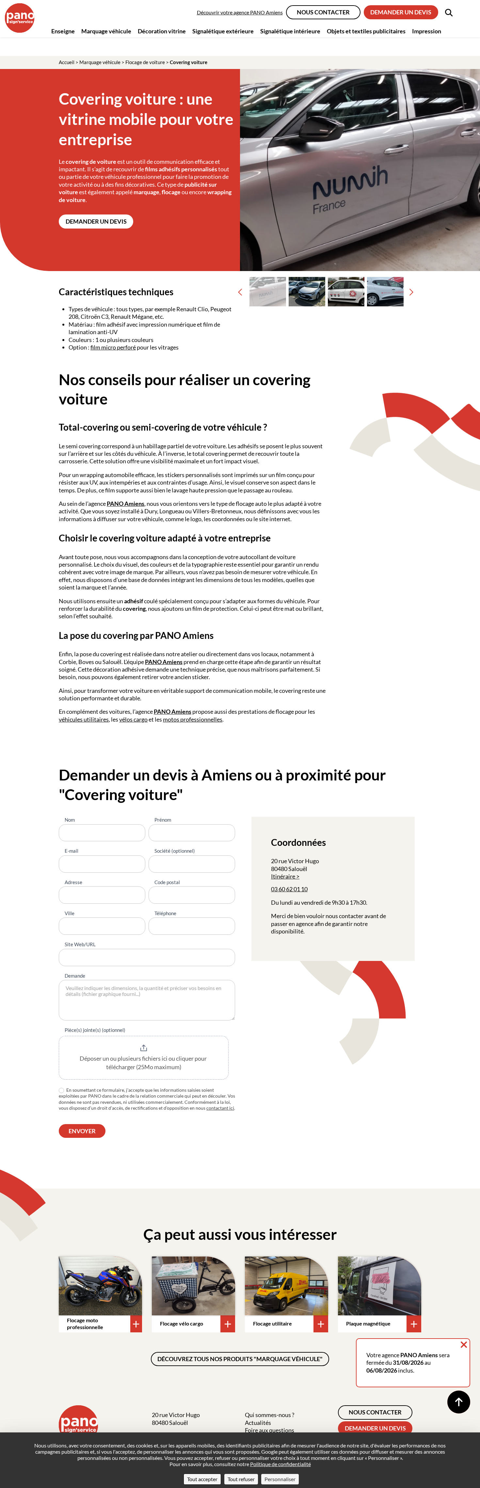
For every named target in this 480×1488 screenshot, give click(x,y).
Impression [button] (426, 31)
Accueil (66, 62)
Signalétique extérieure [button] (223, 31)
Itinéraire (283, 876)
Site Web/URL (80, 944)
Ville (69, 913)
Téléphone (165, 913)
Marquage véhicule (99, 62)
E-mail (71, 851)
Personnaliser (280, 1479)
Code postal (167, 882)
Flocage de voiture (145, 62)
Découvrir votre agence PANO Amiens (240, 12)
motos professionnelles (192, 719)
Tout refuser (241, 1479)
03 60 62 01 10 (289, 889)
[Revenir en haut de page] (458, 1402)
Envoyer (82, 1131)
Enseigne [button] (63, 31)
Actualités (258, 1422)
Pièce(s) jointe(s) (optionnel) (95, 1030)
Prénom (162, 820)
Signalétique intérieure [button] (290, 31)
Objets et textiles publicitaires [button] (366, 31)
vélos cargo (133, 719)
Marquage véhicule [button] (106, 31)
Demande (75, 976)
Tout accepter (202, 1479)
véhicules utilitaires (84, 719)
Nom (70, 820)
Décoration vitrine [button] (162, 31)
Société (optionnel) (174, 851)
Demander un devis (400, 12)
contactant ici (220, 1108)
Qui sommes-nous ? (269, 1414)
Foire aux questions (269, 1430)
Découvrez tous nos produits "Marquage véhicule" (240, 1358)
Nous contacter (323, 12)
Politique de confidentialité (280, 1464)
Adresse (73, 882)
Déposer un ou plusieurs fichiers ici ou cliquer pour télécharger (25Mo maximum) (144, 1062)
